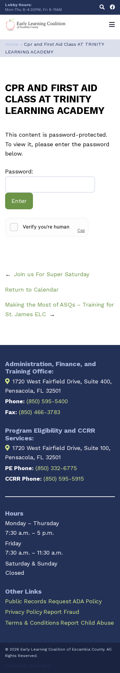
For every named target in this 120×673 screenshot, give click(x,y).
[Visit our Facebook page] (112, 7)
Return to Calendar (32, 289)
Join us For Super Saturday (51, 274)
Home (12, 44)
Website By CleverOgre (27, 666)
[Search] (102, 7)
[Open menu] (112, 24)
